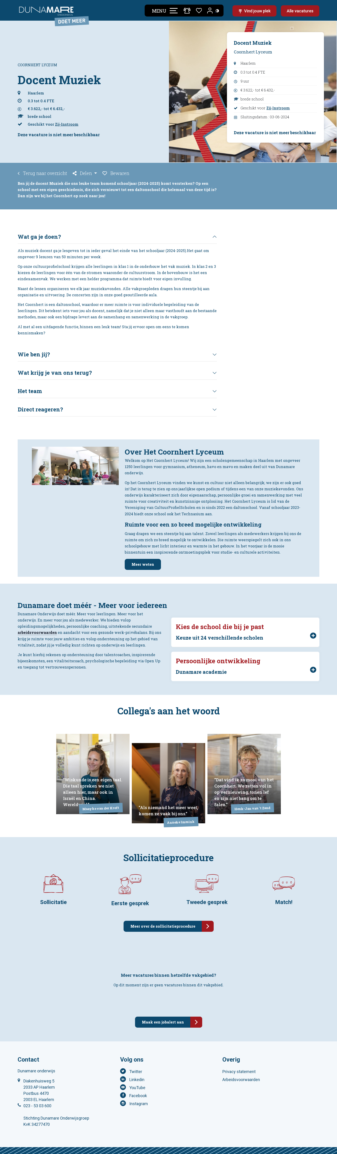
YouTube (137, 1087)
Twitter (135, 1071)
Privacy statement (239, 1071)
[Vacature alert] (187, 10)
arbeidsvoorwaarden (37, 632)
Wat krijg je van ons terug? (55, 372)
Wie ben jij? (34, 354)
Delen (86, 173)
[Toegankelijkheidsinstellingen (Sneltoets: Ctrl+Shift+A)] (217, 10)
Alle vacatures (300, 10)
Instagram (138, 1103)
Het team (30, 391)
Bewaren (119, 173)
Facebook (138, 1095)
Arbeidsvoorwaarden (241, 1079)
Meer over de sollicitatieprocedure (162, 926)
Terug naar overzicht (44, 173)
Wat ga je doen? (39, 236)
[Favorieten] (199, 10)
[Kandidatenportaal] (210, 10)
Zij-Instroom (66, 124)
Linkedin (136, 1079)
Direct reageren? (40, 409)
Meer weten (143, 564)
